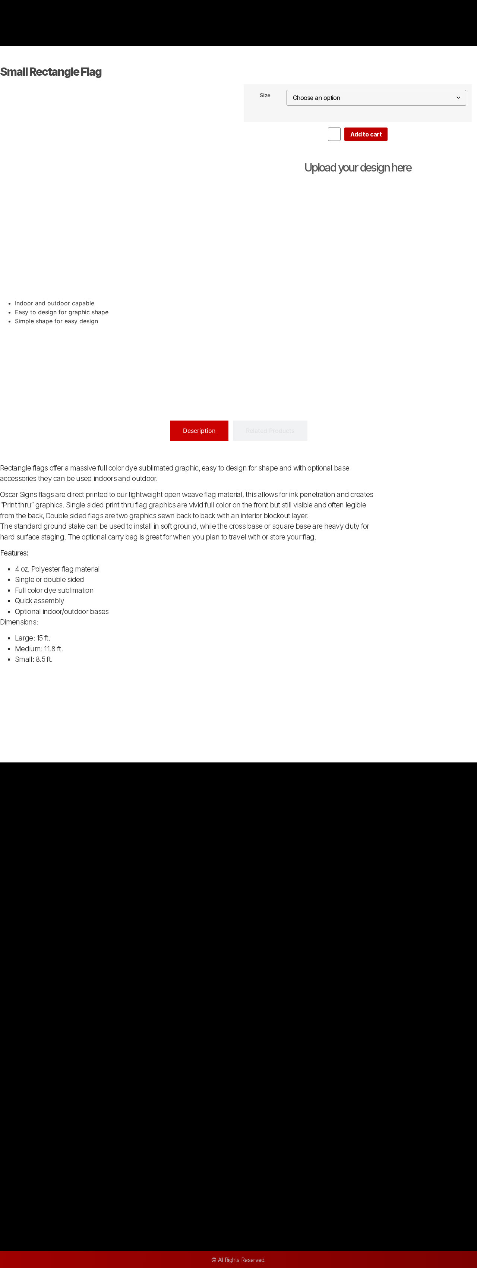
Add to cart (366, 134)
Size (265, 95)
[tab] (199, 431)
